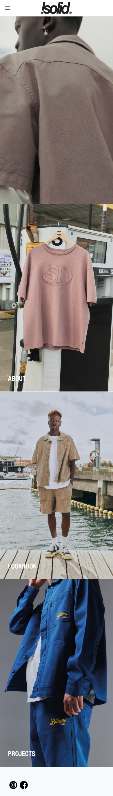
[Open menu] (6, 8)
